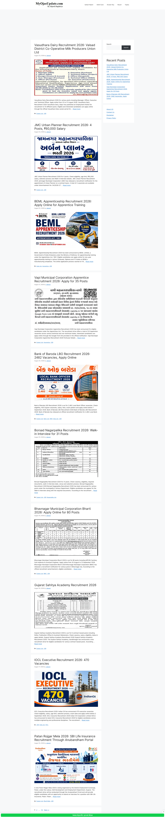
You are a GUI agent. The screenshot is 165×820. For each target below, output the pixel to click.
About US (110, 109)
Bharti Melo (47, 801)
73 (42, 810)
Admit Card (100, 5)
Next (46, 810)
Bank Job (46, 418)
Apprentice (45, 266)
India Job (39, 266)
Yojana (127, 5)
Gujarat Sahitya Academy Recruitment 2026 (65, 585)
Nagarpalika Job (51, 497)
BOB (51, 418)
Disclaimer (110, 115)
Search (109, 44)
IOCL (46, 724)
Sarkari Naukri (89, 5)
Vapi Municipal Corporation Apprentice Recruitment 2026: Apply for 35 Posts (61, 279)
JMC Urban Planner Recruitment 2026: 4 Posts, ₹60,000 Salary (63, 126)
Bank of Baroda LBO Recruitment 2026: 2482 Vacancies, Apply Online (62, 355)
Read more (76, 109)
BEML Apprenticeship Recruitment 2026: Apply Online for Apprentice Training (63, 203)
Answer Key (110, 5)
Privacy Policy (111, 118)
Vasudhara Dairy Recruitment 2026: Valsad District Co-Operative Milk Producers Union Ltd (64, 48)
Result (119, 5)
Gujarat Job (39, 113)
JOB (45, 113)
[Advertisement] (82, 24)
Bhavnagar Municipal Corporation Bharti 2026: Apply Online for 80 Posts (62, 510)
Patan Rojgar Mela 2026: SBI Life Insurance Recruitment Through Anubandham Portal (64, 738)
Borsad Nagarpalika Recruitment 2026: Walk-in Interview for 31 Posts (66, 432)
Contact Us (110, 112)
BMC (45, 573)
